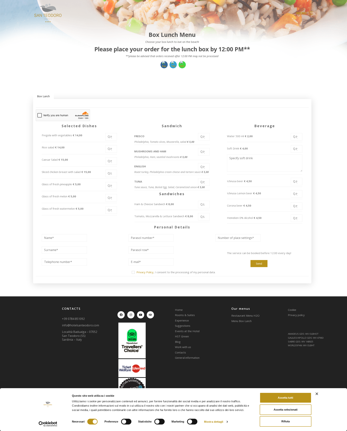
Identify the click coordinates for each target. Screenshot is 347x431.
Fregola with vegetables (62, 135)
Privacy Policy (144, 272)
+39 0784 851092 (73, 319)
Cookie (292, 310)
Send (259, 263)
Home (179, 310)
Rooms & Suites (185, 315)
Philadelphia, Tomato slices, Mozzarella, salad (164, 141)
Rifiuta (285, 421)
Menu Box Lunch (241, 321)
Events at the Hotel (187, 331)
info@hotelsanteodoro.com (80, 325)
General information (187, 357)
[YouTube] (140, 314)
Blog (178, 342)
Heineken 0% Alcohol (244, 218)
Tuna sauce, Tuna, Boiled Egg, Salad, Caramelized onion (169, 187)
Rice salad (53, 147)
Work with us (183, 347)
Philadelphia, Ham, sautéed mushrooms (160, 157)
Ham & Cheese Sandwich (154, 204)
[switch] (126, 422)
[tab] (43, 96)
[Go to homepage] (47, 13)
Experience (182, 320)
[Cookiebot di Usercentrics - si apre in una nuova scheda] (48, 424)
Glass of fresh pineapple (61, 184)
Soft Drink (237, 148)
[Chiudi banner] (317, 394)
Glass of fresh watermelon (62, 208)
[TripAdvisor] (150, 314)
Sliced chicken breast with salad (66, 172)
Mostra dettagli (213, 421)
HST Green (182, 336)
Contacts (180, 352)
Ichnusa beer (239, 181)
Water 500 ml (240, 136)
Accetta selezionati (285, 409)
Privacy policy (296, 315)
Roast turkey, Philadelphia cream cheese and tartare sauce (171, 172)
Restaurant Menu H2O (245, 315)
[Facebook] (121, 314)
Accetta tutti (285, 397)
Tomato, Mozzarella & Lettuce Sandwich (163, 216)
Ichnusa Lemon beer (244, 193)
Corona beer (239, 205)
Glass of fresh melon (59, 196)
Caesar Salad (55, 159)
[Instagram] (130, 314)
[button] (304, 13)
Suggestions (182, 325)
